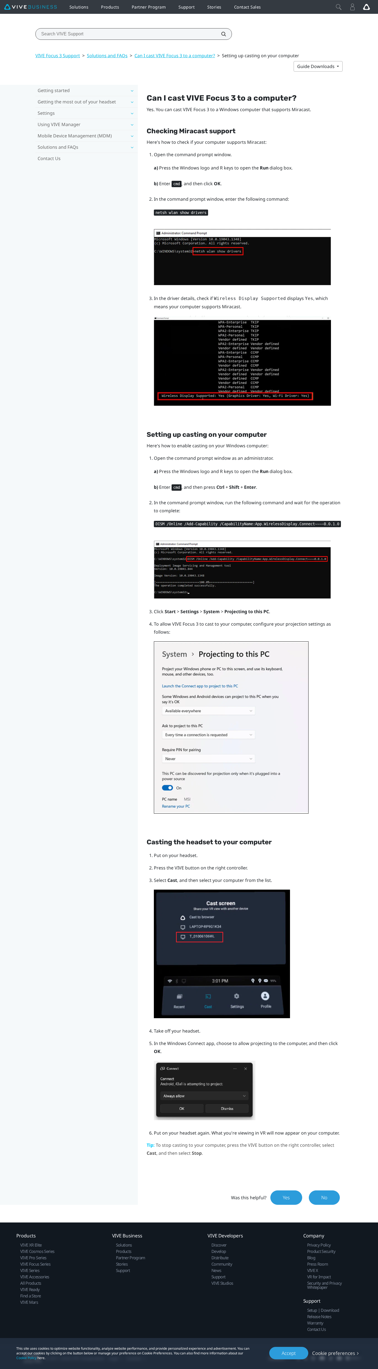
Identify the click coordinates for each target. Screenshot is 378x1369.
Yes (286, 1197)
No (324, 1197)
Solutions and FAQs (107, 56)
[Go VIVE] (366, 7)
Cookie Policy (26, 1357)
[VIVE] (30, 7)
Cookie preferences (333, 1353)
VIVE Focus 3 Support (57, 56)
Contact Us (49, 158)
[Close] (339, 7)
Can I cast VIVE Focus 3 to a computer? (174, 56)
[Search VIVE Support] (220, 34)
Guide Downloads (316, 66)
